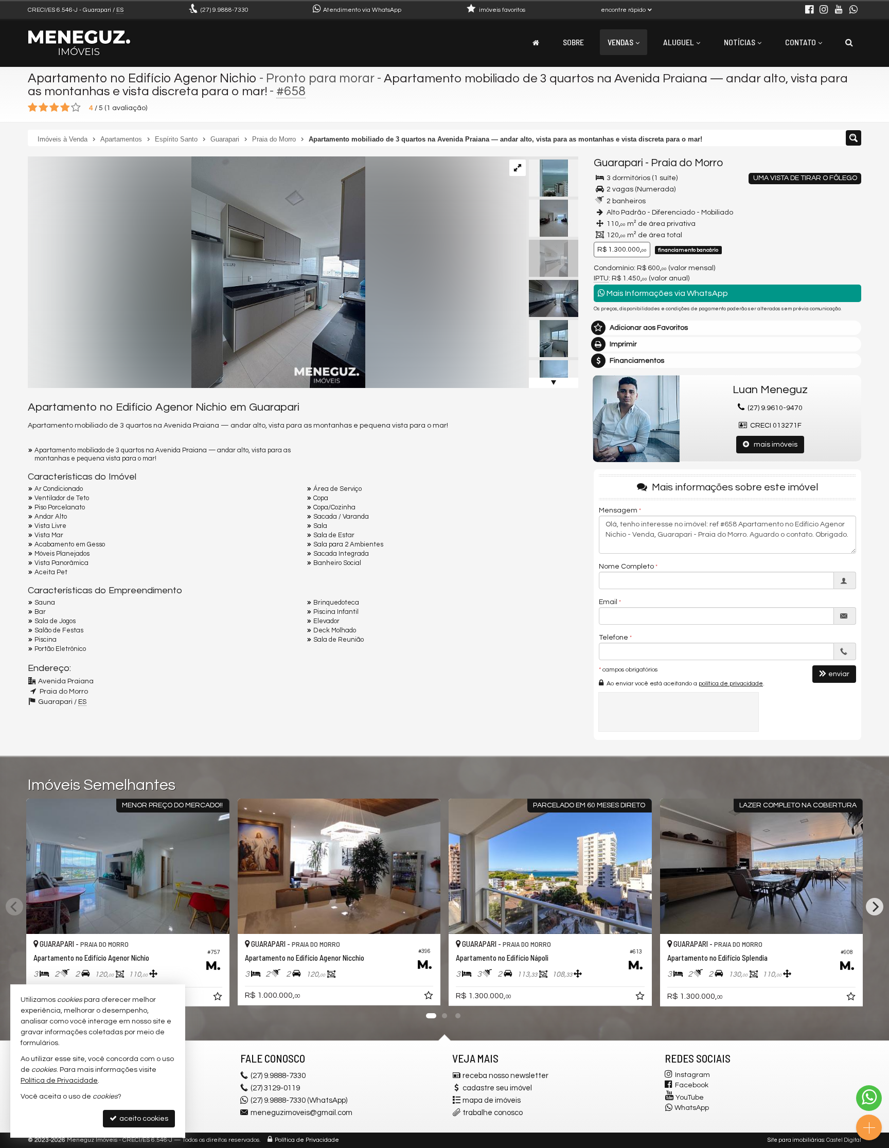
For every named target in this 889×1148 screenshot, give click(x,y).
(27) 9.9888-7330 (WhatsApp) (299, 1100)
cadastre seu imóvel (497, 1088)
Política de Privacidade (307, 1140)
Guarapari (618, 162)
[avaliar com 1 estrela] (33, 107)
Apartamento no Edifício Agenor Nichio (142, 78)
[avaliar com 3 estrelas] (54, 107)
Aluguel (678, 42)
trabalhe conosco (493, 1113)
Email (608, 602)
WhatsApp (691, 1107)
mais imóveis (773, 444)
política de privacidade (731, 683)
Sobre (573, 42)
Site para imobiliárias (796, 1140)
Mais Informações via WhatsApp (666, 293)
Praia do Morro (687, 162)
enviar (838, 674)
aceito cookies (143, 1118)
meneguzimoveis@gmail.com (301, 1113)
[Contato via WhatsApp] (869, 1098)
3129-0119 (275, 1088)
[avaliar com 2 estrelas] (43, 107)
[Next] (874, 906)
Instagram (692, 1075)
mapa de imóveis (492, 1100)
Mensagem (618, 510)
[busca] (849, 42)
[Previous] (14, 906)
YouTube (689, 1097)
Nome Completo (626, 566)
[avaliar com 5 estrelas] (76, 107)
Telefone (613, 637)
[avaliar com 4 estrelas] (65, 107)
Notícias (739, 42)
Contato (800, 42)
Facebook (691, 1085)
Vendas (620, 42)
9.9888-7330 (224, 10)
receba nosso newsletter (505, 1076)
